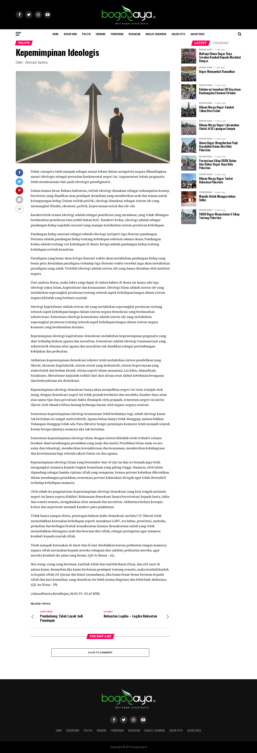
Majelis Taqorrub (156, 34)
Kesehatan (134, 34)
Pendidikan (117, 34)
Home (55, 34)
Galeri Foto (178, 34)
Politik (86, 34)
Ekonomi (100, 34)
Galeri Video (197, 34)
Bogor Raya (70, 34)
